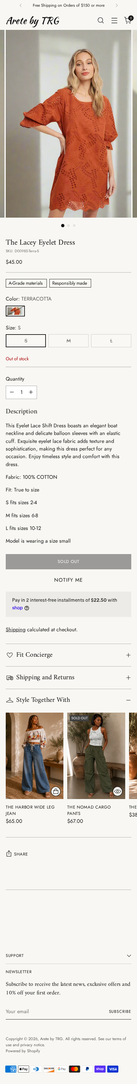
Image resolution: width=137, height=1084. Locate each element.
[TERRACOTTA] (15, 311)
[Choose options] (55, 791)
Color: (29, 298)
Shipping (15, 629)
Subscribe (120, 1011)
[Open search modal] (100, 20)
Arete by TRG (51, 1039)
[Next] (117, 5)
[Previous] (21, 5)
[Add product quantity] (31, 392)
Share (21, 854)
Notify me (68, 580)
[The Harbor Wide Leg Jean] (34, 756)
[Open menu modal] (114, 20)
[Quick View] (117, 791)
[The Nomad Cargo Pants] (96, 756)
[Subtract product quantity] (12, 392)
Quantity (15, 379)
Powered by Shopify (23, 1051)
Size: (13, 327)
